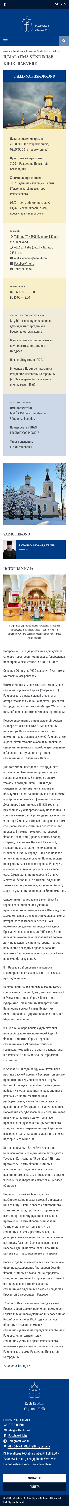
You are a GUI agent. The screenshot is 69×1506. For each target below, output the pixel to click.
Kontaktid (35, 1478)
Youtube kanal (23, 269)
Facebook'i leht (24, 263)
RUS (63, 4)
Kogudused (18, 51)
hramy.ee (24, 1366)
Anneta (35, 1487)
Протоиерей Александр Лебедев (37, 545)
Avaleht (7, 51)
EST (56, 4)
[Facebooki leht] (5, 4)
